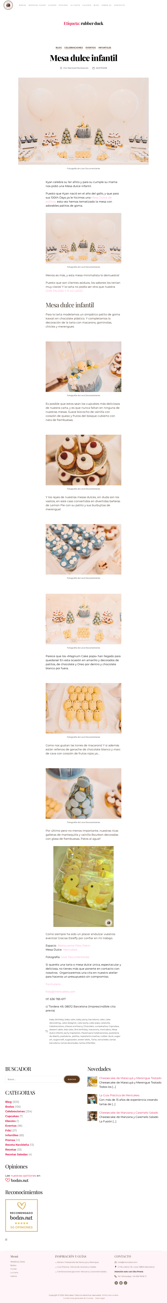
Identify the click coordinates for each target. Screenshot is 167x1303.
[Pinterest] (121, 1283)
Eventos (91, 47)
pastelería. (65, 1036)
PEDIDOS (63, 5)
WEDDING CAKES (37, 5)
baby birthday (56, 1019)
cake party (82, 1023)
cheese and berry (74, 1026)
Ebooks (10, 1121)
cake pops (94, 1023)
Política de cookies (110, 1295)
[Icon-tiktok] (125, 1283)
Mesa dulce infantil (83, 57)
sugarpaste (71, 1039)
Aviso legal (100, 1298)
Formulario (53, 984)
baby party (81, 1019)
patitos (75, 1036)
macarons (94, 1029)
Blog (59, 47)
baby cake (70, 1019)
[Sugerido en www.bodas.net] (42, 1215)
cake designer (69, 1023)
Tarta (94, 1039)
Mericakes (70, 949)
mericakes (105, 1029)
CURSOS (52, 5)
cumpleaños (101, 1026)
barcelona (93, 1019)
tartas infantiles (87, 1043)
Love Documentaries (74, 957)
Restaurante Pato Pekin (74, 945)
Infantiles (104, 47)
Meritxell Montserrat (78, 68)
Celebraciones (73, 47)
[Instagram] (116, 1283)
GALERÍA (87, 5)
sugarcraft (58, 1039)
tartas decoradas (69, 1043)
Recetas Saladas (16, 1154)
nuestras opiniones (23, 1175)
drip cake (68, 1029)
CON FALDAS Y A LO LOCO (64, 290)
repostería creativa (90, 1036)
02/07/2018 (101, 68)
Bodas (9, 1106)
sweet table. (84, 1039)
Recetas (10, 1149)
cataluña (105, 1023)
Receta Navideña (17, 1144)
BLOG (96, 5)
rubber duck (106, 1036)
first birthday (81, 1029)
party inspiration (72, 1033)
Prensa (10, 1140)
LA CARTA (75, 5)
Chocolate (89, 1026)
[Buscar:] (33, 1080)
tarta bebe (103, 1039)
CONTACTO (119, 5)
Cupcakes (114, 1026)
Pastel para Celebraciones (94, 1033)
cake (102, 1019)
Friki (8, 1130)
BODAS (22, 5)
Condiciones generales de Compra (78, 1298)
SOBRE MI (107, 5)
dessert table (56, 1029)
